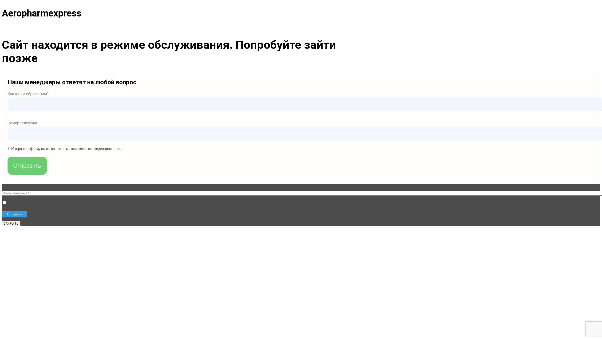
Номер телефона (22, 123)
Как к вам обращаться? (28, 94)
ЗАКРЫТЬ (11, 223)
